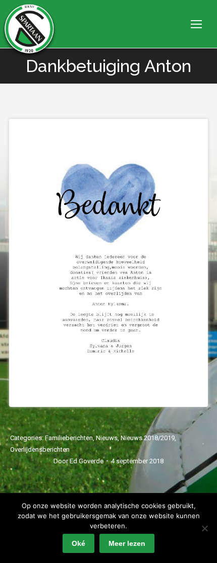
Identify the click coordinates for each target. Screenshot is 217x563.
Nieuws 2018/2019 (148, 438)
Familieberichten (69, 438)
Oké (78, 543)
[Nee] (204, 528)
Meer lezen (126, 543)
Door (78, 461)
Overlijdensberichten (40, 449)
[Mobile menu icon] (196, 24)
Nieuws (107, 438)
